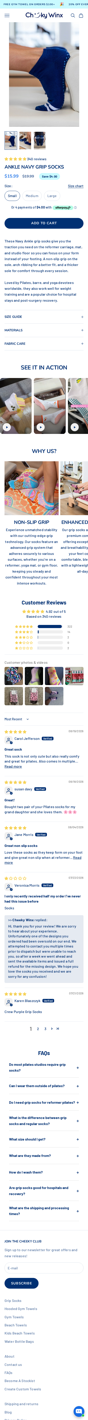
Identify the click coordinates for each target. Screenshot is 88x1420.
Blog (8, 1412)
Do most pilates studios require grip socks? (44, 1067)
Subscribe (21, 1283)
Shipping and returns (21, 1404)
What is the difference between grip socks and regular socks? (44, 1120)
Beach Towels (16, 1325)
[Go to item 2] (25, 140)
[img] (15, 732)
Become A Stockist (20, 1380)
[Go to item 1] (11, 140)
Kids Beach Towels (20, 1333)
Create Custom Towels (23, 1389)
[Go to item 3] (39, 140)
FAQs (9, 1372)
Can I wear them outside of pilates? (44, 1086)
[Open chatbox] (79, 1411)
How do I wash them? (44, 1172)
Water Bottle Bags (19, 1341)
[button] (16, 159)
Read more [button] (13, 766)
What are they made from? (44, 1155)
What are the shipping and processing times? (44, 1211)
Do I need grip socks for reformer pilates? (44, 1102)
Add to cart (44, 223)
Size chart (75, 186)
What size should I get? (44, 1139)
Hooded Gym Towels (21, 1308)
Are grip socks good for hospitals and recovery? (44, 1190)
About (9, 1356)
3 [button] (45, 1029)
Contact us (13, 1364)
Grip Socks (13, 1300)
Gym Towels (14, 1317)
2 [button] (38, 1029)
